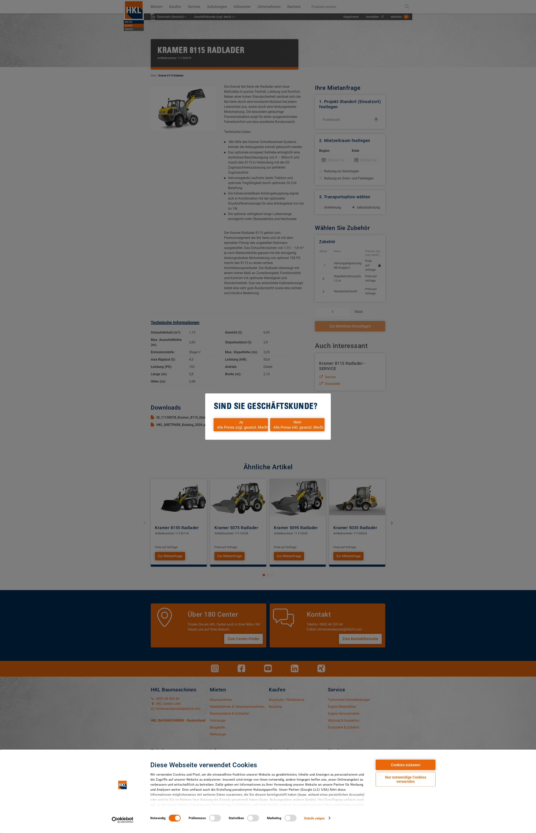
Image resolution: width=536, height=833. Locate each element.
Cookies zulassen (405, 765)
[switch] (215, 818)
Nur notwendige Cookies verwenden (405, 779)
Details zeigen (314, 818)
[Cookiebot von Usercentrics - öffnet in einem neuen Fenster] (122, 820)
